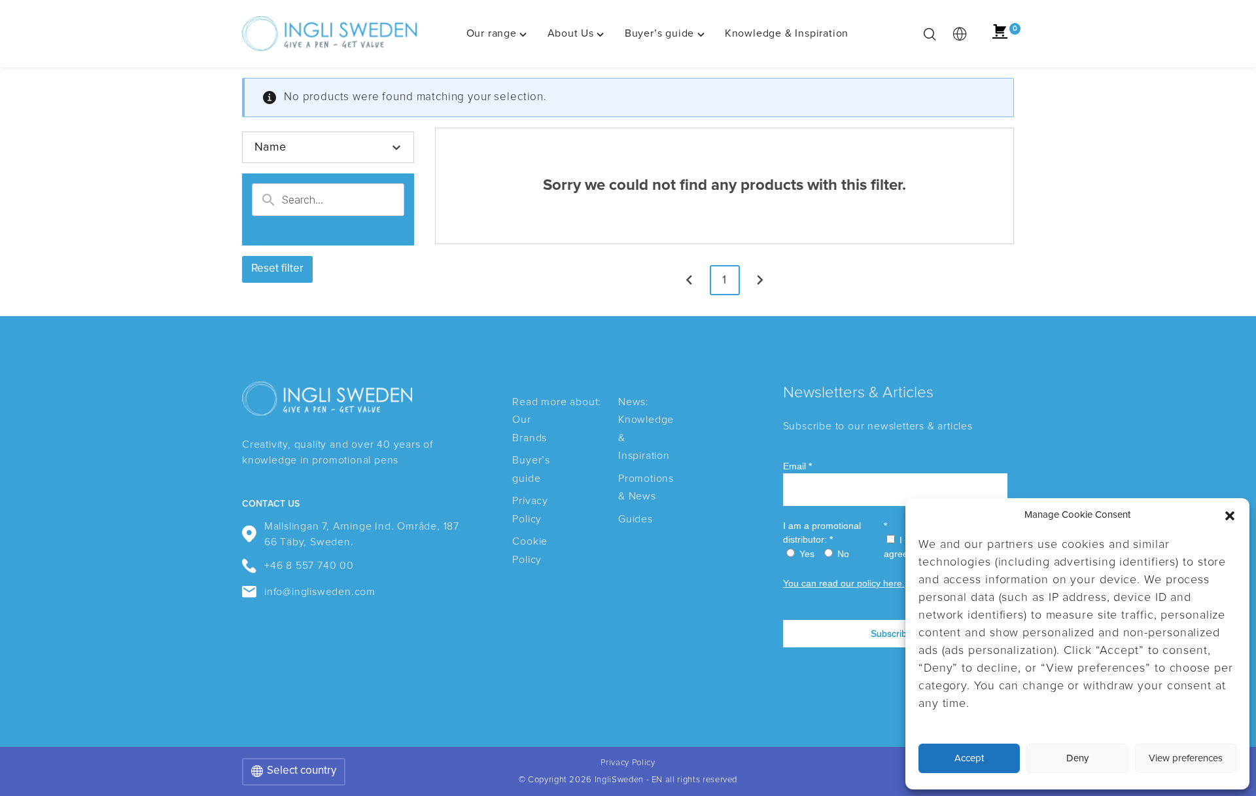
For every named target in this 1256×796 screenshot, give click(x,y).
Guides (635, 519)
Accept (969, 758)
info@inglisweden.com (319, 592)
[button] (1229, 515)
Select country (301, 770)
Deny (1077, 758)
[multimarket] (960, 34)
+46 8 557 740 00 (309, 565)
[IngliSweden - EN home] (329, 34)
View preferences (1186, 758)
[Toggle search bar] (930, 34)
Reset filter (277, 268)
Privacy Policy (628, 763)
